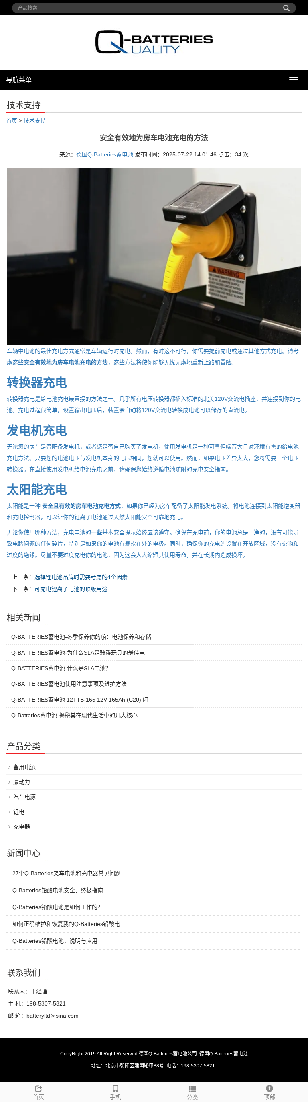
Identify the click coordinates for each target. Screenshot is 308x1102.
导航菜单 (19, 79)
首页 (11, 120)
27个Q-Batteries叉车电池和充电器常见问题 (66, 873)
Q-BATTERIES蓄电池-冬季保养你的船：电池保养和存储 (81, 637)
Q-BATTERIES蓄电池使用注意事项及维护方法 (69, 684)
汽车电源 (24, 797)
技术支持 (35, 120)
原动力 (21, 782)
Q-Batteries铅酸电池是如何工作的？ (57, 907)
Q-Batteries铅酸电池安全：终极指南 (57, 890)
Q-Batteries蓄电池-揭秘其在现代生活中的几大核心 (74, 715)
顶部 (269, 1097)
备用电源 (24, 767)
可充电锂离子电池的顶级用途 (70, 589)
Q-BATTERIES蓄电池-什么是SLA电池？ (61, 668)
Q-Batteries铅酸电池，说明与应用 (54, 941)
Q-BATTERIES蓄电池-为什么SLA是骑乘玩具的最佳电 (78, 652)
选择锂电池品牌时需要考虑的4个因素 (81, 577)
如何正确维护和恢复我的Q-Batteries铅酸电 (66, 924)
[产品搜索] (286, 5)
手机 (115, 1097)
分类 (192, 1097)
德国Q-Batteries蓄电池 (104, 154)
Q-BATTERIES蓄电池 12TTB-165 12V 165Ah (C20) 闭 (79, 699)
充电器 (21, 826)
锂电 (18, 812)
